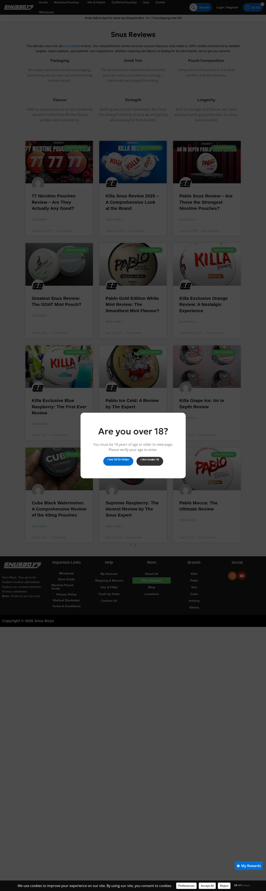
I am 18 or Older (118, 459)
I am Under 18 (149, 459)
